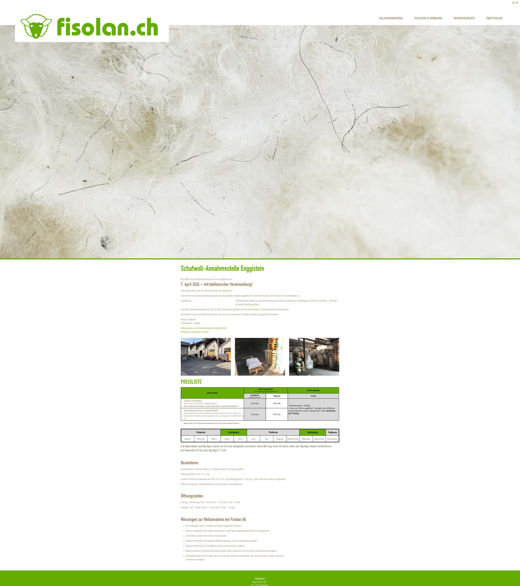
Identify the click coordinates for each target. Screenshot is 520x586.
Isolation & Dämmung (428, 18)
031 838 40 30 (225, 290)
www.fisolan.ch (254, 309)
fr (517, 2)
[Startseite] (92, 26)
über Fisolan (494, 18)
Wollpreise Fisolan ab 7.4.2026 (194, 332)
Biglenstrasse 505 (259, 582)
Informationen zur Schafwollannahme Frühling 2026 (204, 328)
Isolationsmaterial (391, 18)
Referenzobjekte (464, 18)
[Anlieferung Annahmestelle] (206, 357)
